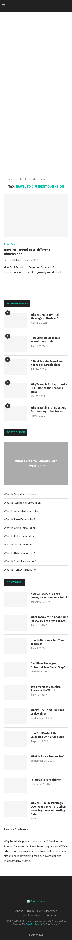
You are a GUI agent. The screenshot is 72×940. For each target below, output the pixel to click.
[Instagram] (47, 5)
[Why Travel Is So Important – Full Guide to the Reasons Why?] (15, 390)
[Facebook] (38, 5)
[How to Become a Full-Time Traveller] (15, 646)
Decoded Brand (33, 924)
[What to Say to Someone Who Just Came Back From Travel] (15, 623)
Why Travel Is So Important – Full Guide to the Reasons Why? (49, 388)
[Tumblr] (55, 5)
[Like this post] (28, 279)
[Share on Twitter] (36, 279)
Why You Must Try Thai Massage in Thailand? (45, 316)
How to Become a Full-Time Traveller (47, 642)
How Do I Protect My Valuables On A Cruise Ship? (48, 735)
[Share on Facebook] (32, 279)
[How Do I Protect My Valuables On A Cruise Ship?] (15, 739)
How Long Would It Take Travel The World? (46, 339)
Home (7, 178)
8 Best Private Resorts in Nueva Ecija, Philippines (47, 363)
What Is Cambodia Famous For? (22, 502)
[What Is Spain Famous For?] (15, 762)
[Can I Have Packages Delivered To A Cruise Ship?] (15, 669)
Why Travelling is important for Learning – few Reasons (48, 409)
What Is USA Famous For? (19, 544)
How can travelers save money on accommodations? (49, 595)
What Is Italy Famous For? (19, 552)
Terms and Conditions (28, 915)
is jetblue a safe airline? (46, 779)
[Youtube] (59, 5)
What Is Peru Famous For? (19, 519)
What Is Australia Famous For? (22, 511)
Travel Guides (11, 244)
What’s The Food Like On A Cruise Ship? (47, 712)
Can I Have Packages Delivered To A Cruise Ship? (48, 665)
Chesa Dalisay (14, 259)
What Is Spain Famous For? (20, 561)
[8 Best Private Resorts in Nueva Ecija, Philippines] (15, 367)
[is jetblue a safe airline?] (15, 785)
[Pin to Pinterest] (40, 279)
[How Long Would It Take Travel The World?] (15, 344)
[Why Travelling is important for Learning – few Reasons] (15, 413)
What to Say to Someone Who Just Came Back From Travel (49, 619)
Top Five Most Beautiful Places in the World (45, 688)
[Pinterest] (51, 5)
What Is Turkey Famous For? (21, 569)
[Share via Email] (44, 279)
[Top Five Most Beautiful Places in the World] (15, 692)
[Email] (63, 5)
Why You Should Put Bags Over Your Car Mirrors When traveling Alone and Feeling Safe (48, 808)
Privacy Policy (34, 910)
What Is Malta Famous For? (36, 461)
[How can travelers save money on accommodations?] (15, 599)
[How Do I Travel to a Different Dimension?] (36, 215)
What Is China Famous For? (20, 527)
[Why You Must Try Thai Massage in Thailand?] (15, 320)
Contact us (50, 915)
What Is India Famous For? (19, 536)
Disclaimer (50, 910)
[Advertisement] (36, 133)
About (19, 910)
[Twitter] (42, 5)
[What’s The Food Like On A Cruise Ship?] (15, 716)
